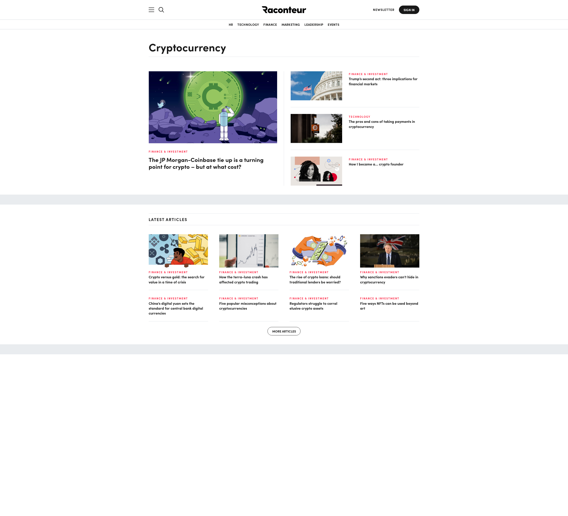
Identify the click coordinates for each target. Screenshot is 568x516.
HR (231, 24)
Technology (248, 24)
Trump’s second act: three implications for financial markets (383, 81)
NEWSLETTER (383, 10)
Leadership (313, 24)
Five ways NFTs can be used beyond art (389, 306)
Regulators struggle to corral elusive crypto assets (313, 306)
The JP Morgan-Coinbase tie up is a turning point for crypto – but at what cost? (206, 163)
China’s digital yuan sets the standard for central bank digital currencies (176, 308)
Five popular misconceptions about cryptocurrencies (247, 306)
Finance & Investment (168, 151)
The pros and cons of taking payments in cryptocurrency (382, 124)
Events (333, 24)
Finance (270, 24)
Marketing (291, 24)
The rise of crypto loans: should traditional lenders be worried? (315, 279)
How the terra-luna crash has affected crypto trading (243, 279)
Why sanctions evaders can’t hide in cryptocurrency (389, 279)
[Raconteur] (284, 9)
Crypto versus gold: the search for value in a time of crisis (177, 279)
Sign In (409, 10)
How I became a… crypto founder (376, 163)
